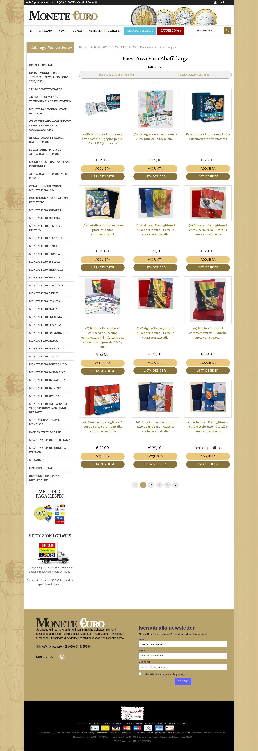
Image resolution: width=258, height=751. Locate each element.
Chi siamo (45, 30)
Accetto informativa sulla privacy (165, 674)
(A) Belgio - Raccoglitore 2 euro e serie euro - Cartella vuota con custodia (155, 333)
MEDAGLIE (36, 460)
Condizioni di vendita (133, 723)
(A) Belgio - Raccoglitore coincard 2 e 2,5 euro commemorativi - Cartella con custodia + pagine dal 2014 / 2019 (102, 338)
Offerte (95, 30)
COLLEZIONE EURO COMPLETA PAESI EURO (48, 200)
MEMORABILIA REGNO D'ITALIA (49, 440)
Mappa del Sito (183, 733)
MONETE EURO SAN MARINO (47, 372)
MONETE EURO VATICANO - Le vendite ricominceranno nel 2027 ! (48, 408)
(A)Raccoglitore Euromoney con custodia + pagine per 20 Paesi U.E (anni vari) (102, 139)
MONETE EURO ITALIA (43, 309)
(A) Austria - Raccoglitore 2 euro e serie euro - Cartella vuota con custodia (208, 230)
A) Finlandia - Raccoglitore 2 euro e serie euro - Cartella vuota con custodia (208, 426)
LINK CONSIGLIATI (41, 468)
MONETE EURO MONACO (44, 348)
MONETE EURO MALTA (43, 340)
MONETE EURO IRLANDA (44, 301)
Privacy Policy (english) (120, 733)
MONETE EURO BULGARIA (45, 238)
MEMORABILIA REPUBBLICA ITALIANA (47, 450)
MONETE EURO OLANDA (44, 356)
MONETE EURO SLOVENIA (45, 388)
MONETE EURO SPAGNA (44, 396)
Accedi (220, 2)
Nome (142, 650)
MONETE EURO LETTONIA (45, 317)
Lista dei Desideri (140, 30)
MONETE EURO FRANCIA (44, 277)
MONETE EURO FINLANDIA (46, 269)
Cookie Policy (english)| (144, 733)
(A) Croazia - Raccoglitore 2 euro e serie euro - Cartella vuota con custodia (102, 426)
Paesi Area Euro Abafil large (193, 74)
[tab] (50, 47)
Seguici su (45, 656)
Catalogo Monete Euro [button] (50, 47)
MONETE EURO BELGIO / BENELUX (44, 228)
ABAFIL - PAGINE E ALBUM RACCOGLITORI (46, 139)
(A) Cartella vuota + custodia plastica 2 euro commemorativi (103, 230)
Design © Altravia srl (165, 733)
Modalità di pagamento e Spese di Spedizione (166, 723)
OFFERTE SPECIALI (41, 65)
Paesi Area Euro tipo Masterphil (116, 74)
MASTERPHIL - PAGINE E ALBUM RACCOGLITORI (45, 152)
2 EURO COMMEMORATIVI (45, 89)
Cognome (144, 661)
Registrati (117, 723)
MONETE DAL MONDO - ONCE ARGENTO (48, 111)
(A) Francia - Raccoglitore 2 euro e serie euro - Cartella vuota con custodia (155, 426)
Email (142, 639)
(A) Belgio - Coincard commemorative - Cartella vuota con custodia (208, 333)
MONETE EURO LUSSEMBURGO (48, 332)
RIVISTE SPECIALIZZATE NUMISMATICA (44, 478)
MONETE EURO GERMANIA (46, 285)
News (62, 30)
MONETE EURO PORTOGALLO (48, 364)
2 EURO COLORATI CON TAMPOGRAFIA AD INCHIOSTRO (50, 99)
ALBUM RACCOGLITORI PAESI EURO (48, 176)
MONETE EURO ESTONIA (44, 261)
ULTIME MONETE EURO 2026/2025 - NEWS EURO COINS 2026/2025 (49, 77)
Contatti (114, 30)
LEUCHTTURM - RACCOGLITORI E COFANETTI (50, 164)
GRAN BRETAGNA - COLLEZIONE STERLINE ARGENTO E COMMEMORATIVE (50, 125)
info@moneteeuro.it (41, 2)
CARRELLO (170, 30)
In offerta (98, 723)
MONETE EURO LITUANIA (45, 324)
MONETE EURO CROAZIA (44, 253)
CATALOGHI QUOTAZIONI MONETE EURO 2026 (45, 188)
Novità (77, 30)
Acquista (102, 168)
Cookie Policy (102, 733)
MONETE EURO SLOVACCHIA (47, 380)
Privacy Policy (87, 733)
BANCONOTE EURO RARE (45, 432)
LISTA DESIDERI (102, 176)
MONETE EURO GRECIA (43, 293)
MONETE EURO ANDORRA (45, 210)
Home (80, 723)
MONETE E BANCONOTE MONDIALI (44, 422)
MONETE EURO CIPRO (43, 246)
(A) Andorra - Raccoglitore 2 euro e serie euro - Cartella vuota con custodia (155, 230)
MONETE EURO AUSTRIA (44, 218)
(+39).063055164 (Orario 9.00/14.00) (78, 2)
